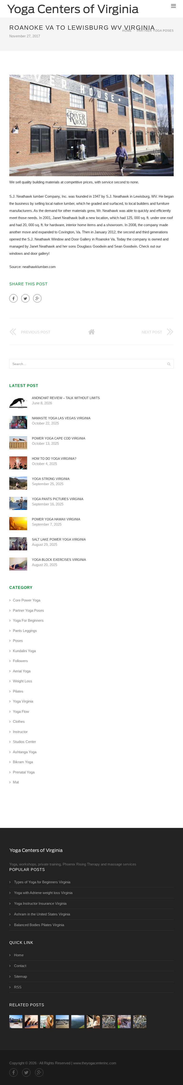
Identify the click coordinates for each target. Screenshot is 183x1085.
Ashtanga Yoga (24, 752)
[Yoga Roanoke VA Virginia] (62, 1021)
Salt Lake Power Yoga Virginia (59, 539)
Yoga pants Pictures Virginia (57, 499)
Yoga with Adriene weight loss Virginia (43, 893)
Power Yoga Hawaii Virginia (56, 519)
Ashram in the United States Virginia (42, 914)
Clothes (19, 721)
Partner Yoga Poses (155, 30)
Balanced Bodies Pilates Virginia (39, 925)
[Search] (168, 364)
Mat (16, 782)
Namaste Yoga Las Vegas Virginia (61, 418)
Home (127, 30)
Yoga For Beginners (28, 620)
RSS (17, 987)
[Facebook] (13, 298)
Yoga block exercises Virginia (59, 560)
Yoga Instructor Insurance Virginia (40, 903)
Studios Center (24, 742)
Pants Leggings (25, 631)
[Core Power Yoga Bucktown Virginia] (139, 1021)
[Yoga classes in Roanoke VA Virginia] (77, 1021)
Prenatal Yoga (24, 772)
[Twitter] (25, 298)
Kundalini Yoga (24, 651)
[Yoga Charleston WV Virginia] (46, 1021)
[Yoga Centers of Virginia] (73, 9)
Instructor (20, 732)
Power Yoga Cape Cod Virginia (58, 438)
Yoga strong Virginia (51, 479)
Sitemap (20, 976)
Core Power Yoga (26, 600)
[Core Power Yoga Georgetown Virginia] (124, 1021)
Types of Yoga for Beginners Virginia (42, 882)
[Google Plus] (37, 298)
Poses (18, 641)
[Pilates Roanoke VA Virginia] (31, 1021)
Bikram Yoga (23, 762)
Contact (20, 966)
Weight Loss (22, 681)
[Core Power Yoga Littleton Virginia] (93, 1021)
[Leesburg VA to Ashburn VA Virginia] (15, 1021)
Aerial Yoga (21, 671)
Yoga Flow (21, 711)
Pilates (18, 691)
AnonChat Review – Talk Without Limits (66, 398)
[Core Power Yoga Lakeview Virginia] (108, 1021)
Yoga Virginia (23, 701)
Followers (20, 661)
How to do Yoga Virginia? (54, 458)
